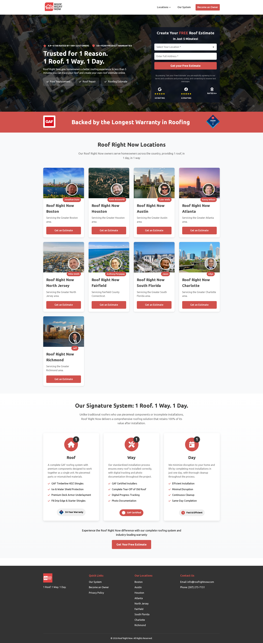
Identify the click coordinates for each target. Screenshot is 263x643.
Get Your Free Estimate (131, 544)
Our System (184, 7)
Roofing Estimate (117, 81)
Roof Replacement (60, 81)
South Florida (142, 614)
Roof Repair (89, 81)
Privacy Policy (96, 592)
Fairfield (139, 609)
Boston (139, 582)
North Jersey (142, 603)
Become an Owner (207, 7)
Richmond (140, 625)
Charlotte (140, 619)
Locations (162, 7)
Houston (139, 592)
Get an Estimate (63, 230)
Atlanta (139, 598)
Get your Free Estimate (185, 65)
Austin (138, 587)
